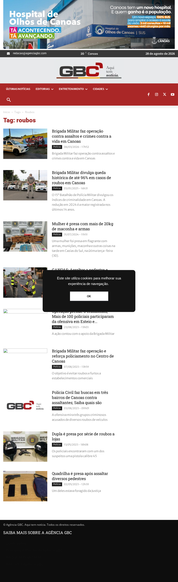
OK (89, 296)
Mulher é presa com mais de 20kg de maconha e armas (82, 226)
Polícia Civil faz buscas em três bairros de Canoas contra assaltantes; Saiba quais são (80, 397)
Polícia (57, 146)
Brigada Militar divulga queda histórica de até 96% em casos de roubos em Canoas (81, 177)
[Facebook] (148, 94)
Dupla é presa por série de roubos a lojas (83, 436)
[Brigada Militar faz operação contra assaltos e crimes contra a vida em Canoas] (25, 144)
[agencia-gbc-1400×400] (89, 48)
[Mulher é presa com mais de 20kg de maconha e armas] (25, 236)
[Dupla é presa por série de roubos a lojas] (25, 446)
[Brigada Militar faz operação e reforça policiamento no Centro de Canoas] (25, 363)
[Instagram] (156, 94)
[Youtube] (172, 94)
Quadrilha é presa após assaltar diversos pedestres (80, 476)
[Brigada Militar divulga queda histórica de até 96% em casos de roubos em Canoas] (25, 185)
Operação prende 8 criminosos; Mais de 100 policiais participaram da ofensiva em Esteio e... (83, 316)
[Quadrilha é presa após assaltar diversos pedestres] (25, 486)
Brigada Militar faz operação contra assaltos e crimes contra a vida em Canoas (81, 136)
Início (6, 112)
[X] (164, 94)
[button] (8, 100)
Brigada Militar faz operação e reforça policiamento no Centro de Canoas (83, 356)
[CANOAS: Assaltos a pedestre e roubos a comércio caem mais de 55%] (25, 282)
